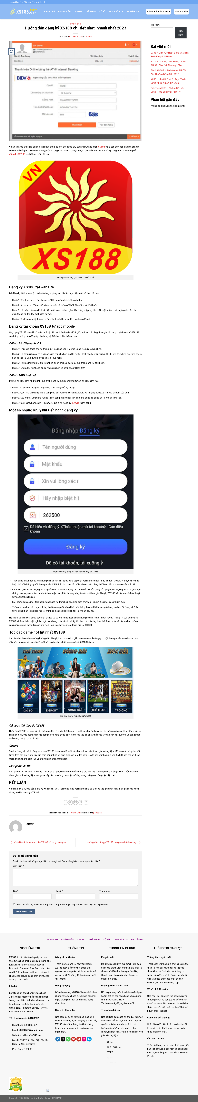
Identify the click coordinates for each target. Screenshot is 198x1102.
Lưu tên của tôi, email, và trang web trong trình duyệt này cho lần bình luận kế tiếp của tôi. (63, 904)
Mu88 (30, 1011)
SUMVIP (111, 1062)
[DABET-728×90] (99, 1095)
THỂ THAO (90, 11)
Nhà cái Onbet (114, 1047)
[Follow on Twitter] (57, 1039)
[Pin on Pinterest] (80, 802)
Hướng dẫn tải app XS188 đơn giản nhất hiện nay (112, 842)
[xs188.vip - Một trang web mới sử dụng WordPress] (23, 11)
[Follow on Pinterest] (73, 1039)
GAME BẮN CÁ (116, 11)
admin (89, 37)
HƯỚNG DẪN (64, 11)
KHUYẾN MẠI (133, 11)
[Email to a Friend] (75, 802)
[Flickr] (84, 1039)
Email (59, 891)
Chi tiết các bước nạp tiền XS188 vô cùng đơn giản (40, 842)
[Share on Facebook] (65, 802)
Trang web (104, 891)
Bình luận (18, 866)
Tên (15, 891)
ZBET (110, 1052)
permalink (97, 813)
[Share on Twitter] (70, 802)
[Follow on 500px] (89, 1039)
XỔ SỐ (102, 11)
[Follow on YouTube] (78, 1039)
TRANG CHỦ (48, 11)
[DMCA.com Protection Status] (15, 1084)
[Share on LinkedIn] (86, 802)
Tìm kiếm (155, 25)
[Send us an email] (63, 1039)
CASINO (78, 11)
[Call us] (68, 1039)
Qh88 (110, 1057)
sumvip (75, 403)
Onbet (110, 1042)
